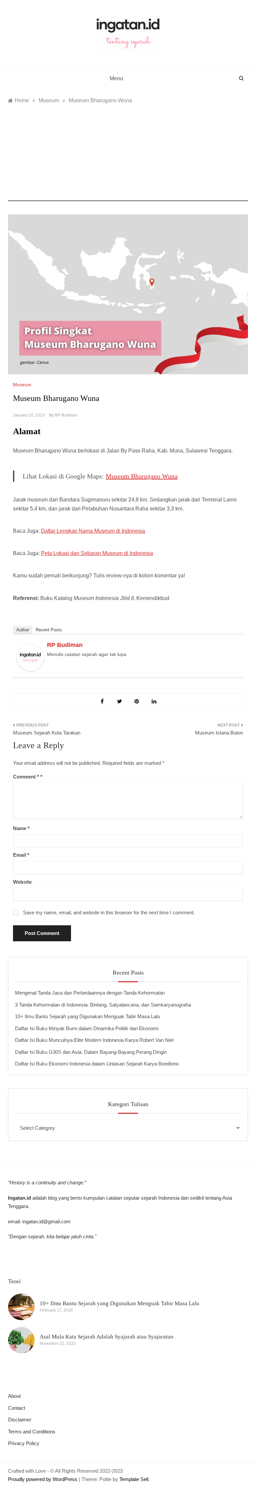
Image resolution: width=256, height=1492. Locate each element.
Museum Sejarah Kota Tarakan (46, 733)
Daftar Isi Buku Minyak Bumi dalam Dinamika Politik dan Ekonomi (86, 1028)
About (14, 1396)
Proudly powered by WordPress (43, 1479)
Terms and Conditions (31, 1431)
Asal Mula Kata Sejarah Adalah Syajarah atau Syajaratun (106, 1337)
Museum (22, 384)
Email (21, 855)
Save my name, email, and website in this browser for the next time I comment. (109, 912)
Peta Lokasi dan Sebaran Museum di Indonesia (97, 553)
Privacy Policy (23, 1443)
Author (22, 629)
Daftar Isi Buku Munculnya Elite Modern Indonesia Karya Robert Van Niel (94, 1040)
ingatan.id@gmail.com (46, 1221)
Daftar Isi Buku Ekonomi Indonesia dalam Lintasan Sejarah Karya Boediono (97, 1063)
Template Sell (133, 1479)
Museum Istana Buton (219, 733)
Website (22, 882)
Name (21, 828)
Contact (16, 1408)
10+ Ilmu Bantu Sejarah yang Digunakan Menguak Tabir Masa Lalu (87, 1016)
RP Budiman (66, 415)
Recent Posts (49, 629)
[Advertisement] (128, 154)
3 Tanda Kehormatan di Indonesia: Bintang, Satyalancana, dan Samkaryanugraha (103, 1005)
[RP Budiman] (30, 657)
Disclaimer (19, 1419)
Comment (26, 776)
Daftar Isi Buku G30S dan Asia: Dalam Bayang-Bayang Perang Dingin (91, 1052)
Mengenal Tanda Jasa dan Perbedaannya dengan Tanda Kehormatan (90, 993)
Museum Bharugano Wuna (142, 476)
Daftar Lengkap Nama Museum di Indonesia (93, 531)
